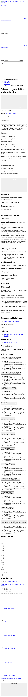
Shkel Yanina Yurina (11, 113)
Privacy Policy (17, 678)
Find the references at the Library (12, 321)
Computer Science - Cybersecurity (9, 388)
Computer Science (8, 418)
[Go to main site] (15, 78)
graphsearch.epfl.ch (12, 581)
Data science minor (7, 493)
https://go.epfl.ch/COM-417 (10, 342)
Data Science (7, 84)
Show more (14, 179)
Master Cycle (7, 82)
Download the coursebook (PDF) (14, 108)
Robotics (14, 522)
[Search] (12, 59)
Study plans (3, 5)
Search (2, 33)
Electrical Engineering (7, 508)
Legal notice (10, 678)
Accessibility (4, 678)
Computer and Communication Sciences (10, 479)
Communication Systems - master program (11, 358)
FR (4, 63)
